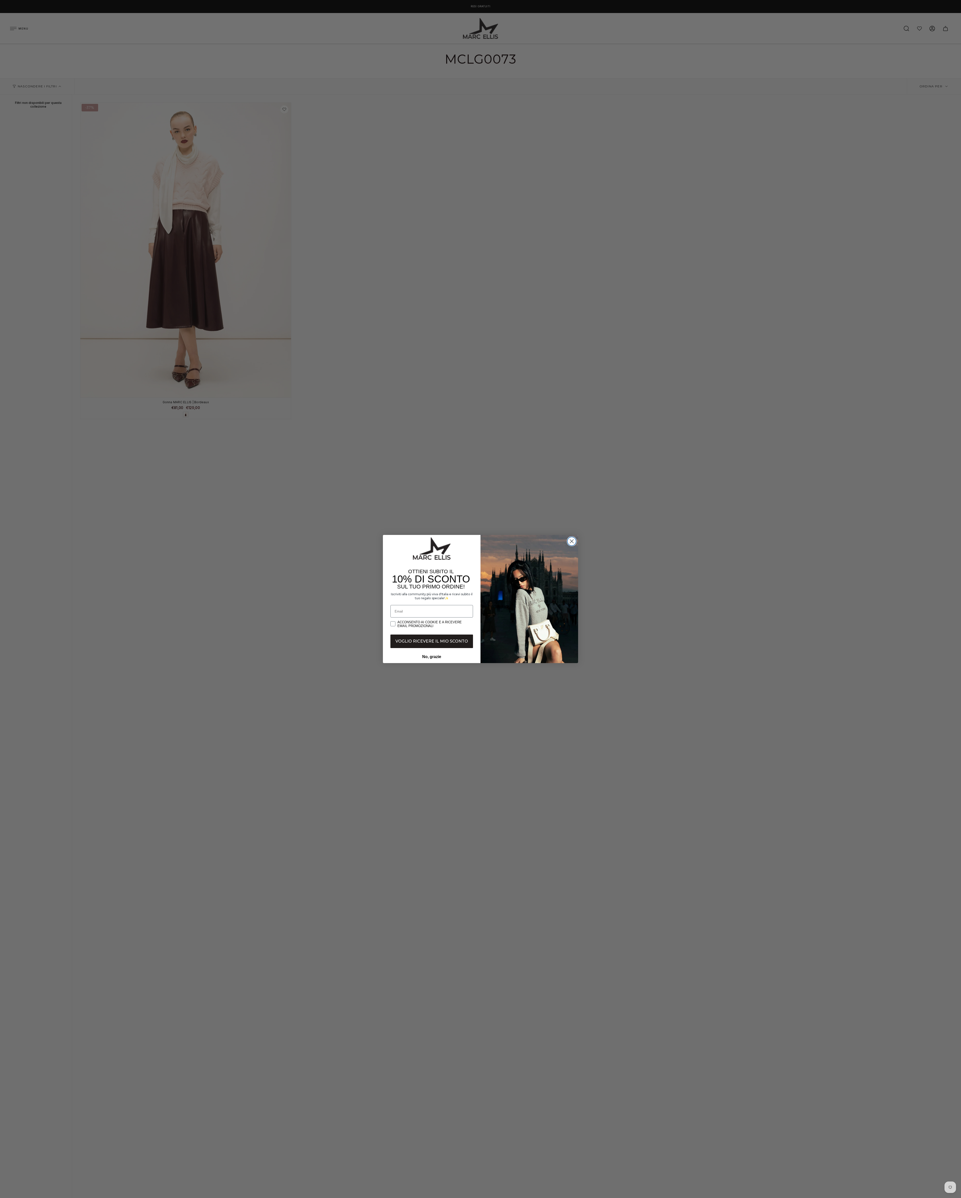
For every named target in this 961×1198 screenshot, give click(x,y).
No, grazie (431, 657)
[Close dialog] (571, 541)
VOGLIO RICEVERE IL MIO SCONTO (431, 641)
